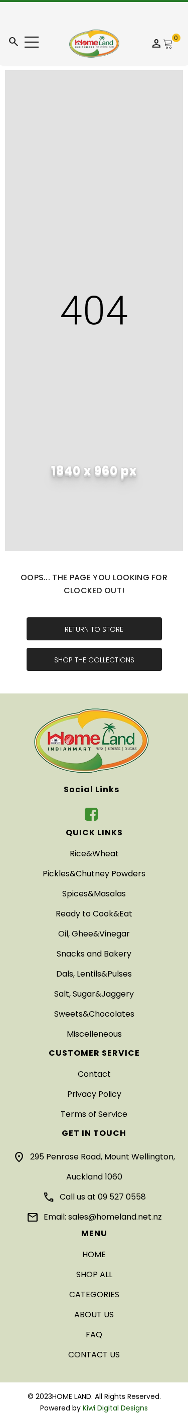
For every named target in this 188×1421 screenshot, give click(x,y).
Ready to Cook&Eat (94, 913)
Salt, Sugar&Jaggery (94, 994)
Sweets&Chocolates (94, 1014)
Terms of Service (94, 1114)
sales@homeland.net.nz (115, 1217)
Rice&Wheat (94, 853)
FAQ (94, 1334)
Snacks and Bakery (94, 954)
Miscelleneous (94, 1034)
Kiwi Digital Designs (115, 1408)
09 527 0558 (122, 1197)
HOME (94, 1254)
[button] (32, 42)
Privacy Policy (94, 1094)
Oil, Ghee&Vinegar (94, 933)
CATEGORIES (94, 1294)
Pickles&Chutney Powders (94, 873)
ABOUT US (94, 1314)
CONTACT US (94, 1354)
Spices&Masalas (94, 893)
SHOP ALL (94, 1274)
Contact (94, 1074)
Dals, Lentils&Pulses (94, 974)
